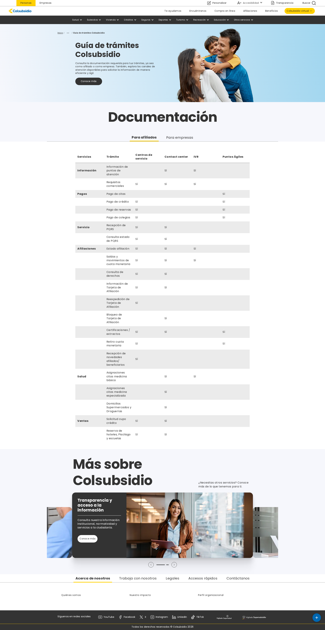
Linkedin (182, 617)
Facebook (129, 617)
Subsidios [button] (92, 19)
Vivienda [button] (111, 19)
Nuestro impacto (140, 595)
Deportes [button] (163, 19)
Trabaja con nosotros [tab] (138, 578)
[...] (68, 33)
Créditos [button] (128, 19)
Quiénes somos (71, 595)
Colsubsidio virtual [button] (298, 11)
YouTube (109, 617)
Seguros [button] (145, 19)
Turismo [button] (180, 19)
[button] (151, 564)
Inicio (60, 33)
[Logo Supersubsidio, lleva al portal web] (254, 617)
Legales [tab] (172, 578)
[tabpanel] (162, 295)
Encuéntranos (197, 11)
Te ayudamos (172, 11)
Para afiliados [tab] (144, 137)
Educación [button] (220, 19)
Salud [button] (75, 19)
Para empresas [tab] (179, 137)
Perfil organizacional (211, 595)
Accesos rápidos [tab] (202, 578)
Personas (25, 3)
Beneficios (271, 11)
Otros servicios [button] (242, 19)
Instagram (162, 617)
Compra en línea (224, 11)
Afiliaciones (250, 11)
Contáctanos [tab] (238, 578)
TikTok (200, 617)
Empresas (45, 3)
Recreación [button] (199, 19)
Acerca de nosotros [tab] (92, 578)
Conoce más (89, 81)
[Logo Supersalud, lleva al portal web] (224, 617)
